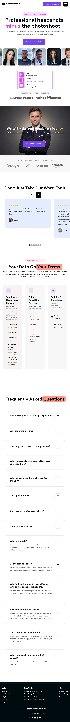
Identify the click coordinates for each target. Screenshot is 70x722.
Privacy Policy (63, 694)
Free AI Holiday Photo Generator (34, 700)
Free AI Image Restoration (32, 694)
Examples (5, 691)
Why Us (4, 697)
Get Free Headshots (52, 4)
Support (61, 697)
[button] (65, 4)
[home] (10, 4)
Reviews (4, 700)
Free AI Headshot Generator (33, 691)
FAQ (3, 703)
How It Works (6, 694)
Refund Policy (63, 691)
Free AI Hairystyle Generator (33, 697)
